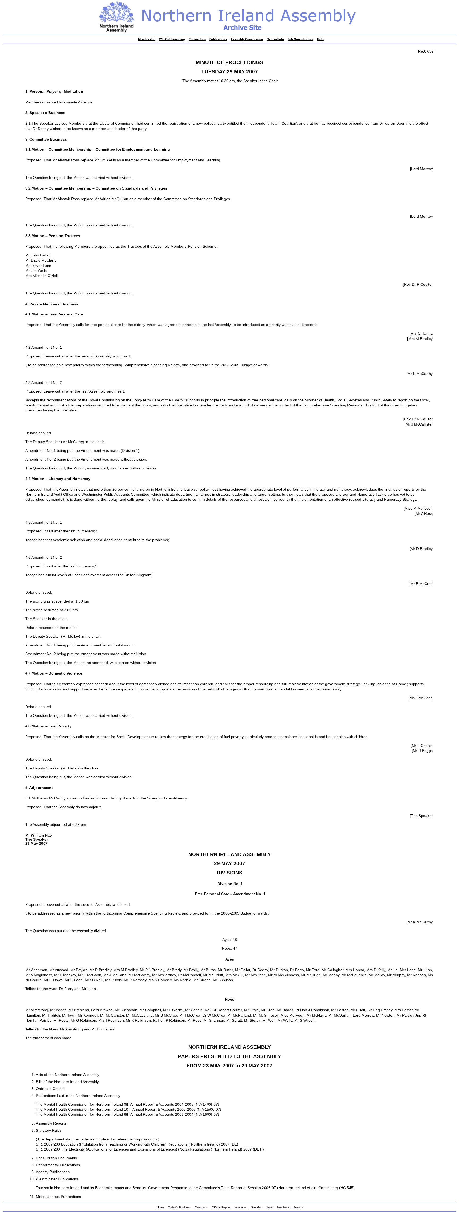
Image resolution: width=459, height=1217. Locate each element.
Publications (218, 39)
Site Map (256, 1207)
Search (298, 1207)
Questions (201, 1207)
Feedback (283, 1207)
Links (269, 1207)
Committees (197, 39)
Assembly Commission (247, 39)
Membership (146, 39)
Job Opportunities (300, 39)
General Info (275, 39)
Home (160, 1207)
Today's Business (179, 1207)
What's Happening (172, 39)
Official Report (221, 1207)
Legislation (240, 1207)
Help (320, 39)
